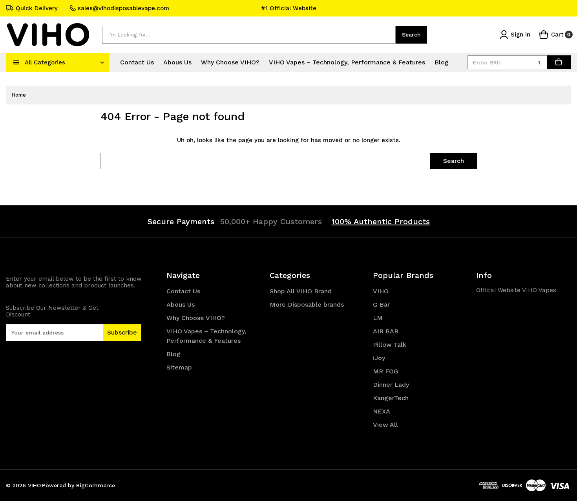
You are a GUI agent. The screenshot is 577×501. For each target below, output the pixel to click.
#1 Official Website (288, 8)
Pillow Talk (389, 344)
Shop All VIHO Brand (301, 291)
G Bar (381, 304)
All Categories (45, 62)
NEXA (381, 411)
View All (385, 424)
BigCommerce (95, 485)
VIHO (381, 291)
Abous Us (177, 62)
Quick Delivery (37, 8)
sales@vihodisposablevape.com (123, 8)
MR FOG (385, 371)
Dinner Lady (391, 384)
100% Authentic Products (381, 221)
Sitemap (179, 367)
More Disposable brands (307, 304)
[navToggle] (16, 62)
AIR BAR (385, 331)
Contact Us (137, 62)
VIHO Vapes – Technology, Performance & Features (347, 62)
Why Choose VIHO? (230, 62)
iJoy (379, 358)
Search (411, 34)
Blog (442, 62)
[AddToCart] (559, 62)
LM (378, 318)
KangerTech (391, 398)
